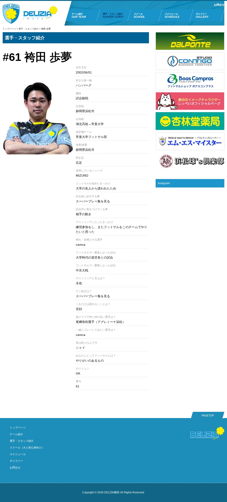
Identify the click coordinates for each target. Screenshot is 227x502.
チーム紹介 (16, 434)
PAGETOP (208, 415)
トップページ (9, 29)
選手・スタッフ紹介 (29, 29)
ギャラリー (16, 460)
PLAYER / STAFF (113, 15)
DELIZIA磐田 (111, 492)
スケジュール (18, 454)
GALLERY (202, 15)
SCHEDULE (172, 15)
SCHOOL (139, 15)
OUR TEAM (79, 15)
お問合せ (219, 4)
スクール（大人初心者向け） (27, 447)
